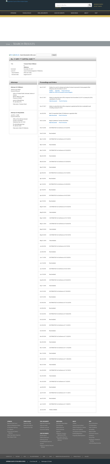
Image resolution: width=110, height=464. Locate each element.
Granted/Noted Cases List (46, 441)
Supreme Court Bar (28, 427)
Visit (90, 421)
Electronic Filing (27, 423)
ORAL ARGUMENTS (43, 13)
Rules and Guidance (28, 425)
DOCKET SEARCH (98, 6)
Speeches (58, 431)
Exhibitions (91, 435)
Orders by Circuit (44, 439)
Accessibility (91, 429)
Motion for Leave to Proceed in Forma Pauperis (60, 92)
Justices (74, 423)
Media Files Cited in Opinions (13, 435)
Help (25, 456)
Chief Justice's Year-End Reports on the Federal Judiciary (62, 438)
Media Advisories (60, 427)
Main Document (53, 101)
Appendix (57, 91)
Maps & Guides (92, 431)
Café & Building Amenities (95, 443)
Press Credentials (60, 429)
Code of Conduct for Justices (79, 427)
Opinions (9, 421)
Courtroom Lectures (93, 433)
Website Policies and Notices (63, 456)
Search (54, 55)
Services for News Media (61, 423)
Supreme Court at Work (78, 425)
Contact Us (9, 456)
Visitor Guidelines (93, 427)
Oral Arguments (44, 421)
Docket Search (43, 435)
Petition (51, 91)
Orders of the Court (44, 437)
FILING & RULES (27, 13)
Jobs (44, 456)
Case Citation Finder (11, 437)
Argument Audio (44, 425)
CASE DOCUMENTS (59, 13)
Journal (42, 443)
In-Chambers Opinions (12, 427)
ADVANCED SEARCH (98, 4)
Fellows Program (34, 456)
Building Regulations (77, 433)
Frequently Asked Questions (79, 435)
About (74, 421)
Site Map (18, 456)
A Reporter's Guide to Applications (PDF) (61, 434)
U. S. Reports (10, 429)
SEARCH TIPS (58, 7)
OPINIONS (13, 13)
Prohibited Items (93, 425)
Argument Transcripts (45, 423)
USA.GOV (87, 456)
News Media (59, 421)
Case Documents (44, 433)
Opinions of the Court (12, 423)
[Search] (90, 5)
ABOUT (86, 13)
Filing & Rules (27, 421)
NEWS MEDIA (74, 13)
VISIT (96, 13)
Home (8, 44)
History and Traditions (78, 429)
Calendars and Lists (44, 427)
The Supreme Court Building (79, 431)
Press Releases (59, 425)
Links (50, 456)
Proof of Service (66, 91)
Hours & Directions (93, 423)
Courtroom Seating (44, 429)
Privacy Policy (77, 456)
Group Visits (91, 437)
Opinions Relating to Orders (13, 425)
